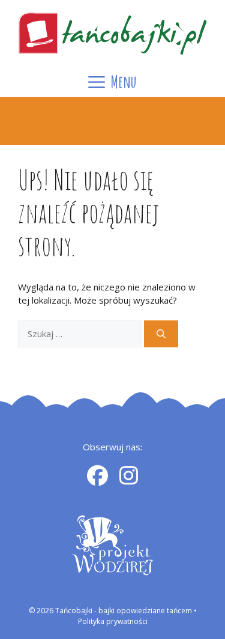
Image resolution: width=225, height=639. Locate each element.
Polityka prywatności (113, 621)
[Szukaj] (161, 333)
